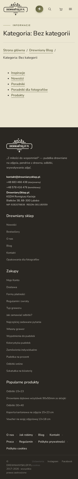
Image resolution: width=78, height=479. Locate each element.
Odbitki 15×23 (15, 391)
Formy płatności (15, 294)
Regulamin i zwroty (17, 301)
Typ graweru (13, 308)
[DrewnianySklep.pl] (16, 8)
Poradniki (18, 84)
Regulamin (26, 442)
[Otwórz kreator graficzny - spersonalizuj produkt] (39, 9)
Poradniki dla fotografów (29, 89)
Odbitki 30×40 (15, 405)
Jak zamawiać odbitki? (19, 315)
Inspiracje (18, 73)
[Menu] (70, 9)
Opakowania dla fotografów (22, 259)
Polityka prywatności (51, 442)
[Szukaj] (50, 9)
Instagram (53, 461)
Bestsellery (13, 232)
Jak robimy (26, 435)
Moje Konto (12, 280)
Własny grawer (15, 329)
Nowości (17, 78)
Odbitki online (14, 364)
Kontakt (11, 253)
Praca (10, 442)
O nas (9, 239)
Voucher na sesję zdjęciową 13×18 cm (28, 419)
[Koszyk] (61, 9)
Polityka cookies (16, 448)
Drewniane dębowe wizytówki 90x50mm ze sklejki (36, 398)
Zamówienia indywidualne (21, 350)
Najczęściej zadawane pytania (23, 322)
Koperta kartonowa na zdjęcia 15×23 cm (30, 412)
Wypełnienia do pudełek (20, 336)
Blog (9, 246)
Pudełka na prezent (17, 357)
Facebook (67, 461)
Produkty (17, 95)
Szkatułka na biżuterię (19, 371)
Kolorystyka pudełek (18, 343)
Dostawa (11, 287)
